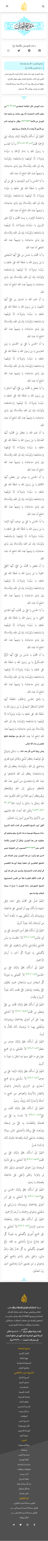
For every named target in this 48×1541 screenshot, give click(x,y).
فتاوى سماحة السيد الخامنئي (24, 1512)
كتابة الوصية (24, 1459)
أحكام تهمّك (24, 1517)
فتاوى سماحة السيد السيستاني (24, 1508)
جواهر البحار (24, 1401)
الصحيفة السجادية (24, 1363)
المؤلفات (24, 1416)
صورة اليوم (24, 1435)
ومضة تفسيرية (24, 1396)
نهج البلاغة (24, 1358)
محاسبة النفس (24, 1454)
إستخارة (24, 1450)
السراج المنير (24, 1421)
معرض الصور (24, 1382)
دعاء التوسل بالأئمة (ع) (24, 46)
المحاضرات (24, 1387)
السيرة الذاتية (24, 1377)
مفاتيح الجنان (24, 1367)
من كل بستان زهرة (24, 1483)
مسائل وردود (24, 1411)
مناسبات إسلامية (24, 1464)
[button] (43, 6)
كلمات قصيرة (24, 1392)
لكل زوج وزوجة (24, 1425)
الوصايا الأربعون (24, 1430)
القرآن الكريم (24, 1353)
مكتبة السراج (24, 1479)
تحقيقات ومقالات (24, 1469)
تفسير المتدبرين (24, 1406)
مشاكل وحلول (24, 1488)
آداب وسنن (24, 1474)
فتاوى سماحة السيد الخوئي (24, 1503)
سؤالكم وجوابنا (24, 1445)
